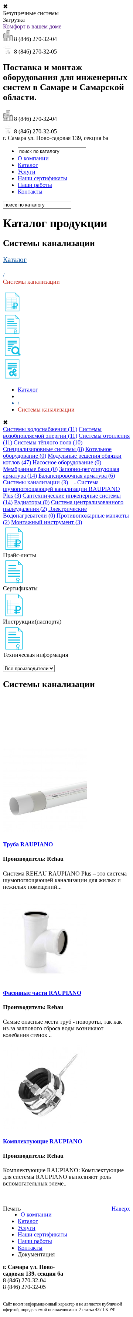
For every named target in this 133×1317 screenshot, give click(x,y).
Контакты (30, 191)
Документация (36, 1254)
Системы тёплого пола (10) (48, 442)
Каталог (28, 165)
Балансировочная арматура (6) (76, 475)
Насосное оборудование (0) (67, 462)
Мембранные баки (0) (30, 469)
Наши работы (35, 185)
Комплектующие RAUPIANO (42, 1141)
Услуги (26, 171)
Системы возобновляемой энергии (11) (52, 432)
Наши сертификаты (42, 178)
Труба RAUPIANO (28, 844)
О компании (33, 158)
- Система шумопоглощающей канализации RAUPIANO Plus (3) (61, 489)
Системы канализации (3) (35, 482)
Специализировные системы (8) (43, 449)
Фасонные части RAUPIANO (42, 993)
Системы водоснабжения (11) (40, 429)
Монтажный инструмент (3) (46, 522)
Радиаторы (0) (32, 502)
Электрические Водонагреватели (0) (45, 512)
